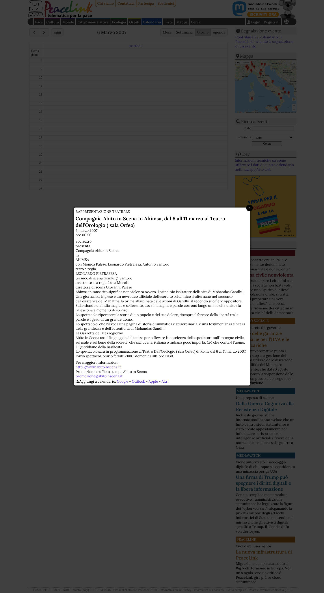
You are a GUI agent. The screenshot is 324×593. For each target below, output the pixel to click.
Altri (165, 381)
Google (122, 381)
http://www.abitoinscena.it (98, 367)
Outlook (138, 381)
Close (249, 208)
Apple (153, 381)
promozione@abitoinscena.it (99, 376)
